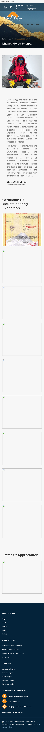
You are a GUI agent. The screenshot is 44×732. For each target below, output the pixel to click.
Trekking (35, 24)
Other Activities (27, 31)
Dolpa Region (7, 676)
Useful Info (10, 38)
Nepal (4, 618)
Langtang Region (8, 684)
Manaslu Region (8, 680)
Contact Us (24, 38)
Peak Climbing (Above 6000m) (13, 653)
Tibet (4, 622)
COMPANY (8, 24)
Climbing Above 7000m (10, 649)
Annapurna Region (8, 668)
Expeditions (10, 31)
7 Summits (6, 657)
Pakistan (5, 633)
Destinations (22, 24)
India (4, 630)
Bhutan (4, 626)
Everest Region (7, 672)
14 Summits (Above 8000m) (12, 645)
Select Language (30, 7)
